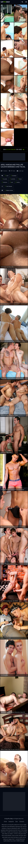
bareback (14, 175)
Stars (16, 821)
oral (12, 182)
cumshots (13, 179)
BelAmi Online (9, 190)
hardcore (5, 182)
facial (20, 179)
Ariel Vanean (9, 186)
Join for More (12, 149)
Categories (11, 821)
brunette (5, 179)
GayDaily (5, 2)
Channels (21, 821)
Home (5, 821)
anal (7, 175)
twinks (18, 182)
